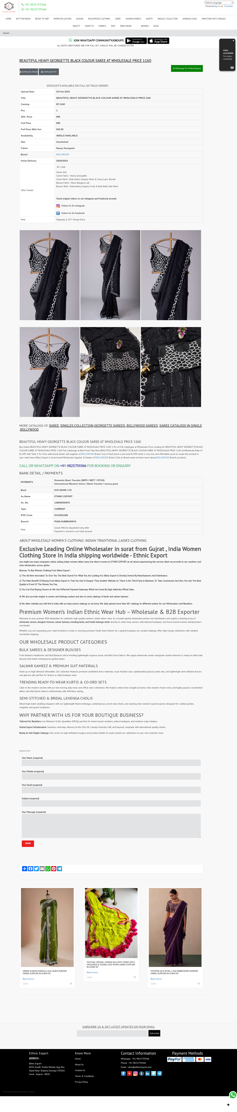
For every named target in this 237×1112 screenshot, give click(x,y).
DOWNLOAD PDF (50, 72)
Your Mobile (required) (33, 771)
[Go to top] (228, 1105)
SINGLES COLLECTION (76, 426)
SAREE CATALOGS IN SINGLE (180, 426)
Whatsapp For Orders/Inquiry (188, 68)
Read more (28, 978)
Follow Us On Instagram (73, 205)
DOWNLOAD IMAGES (29, 72)
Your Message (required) (34, 812)
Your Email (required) (32, 784)
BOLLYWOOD (62, 154)
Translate (228, 6)
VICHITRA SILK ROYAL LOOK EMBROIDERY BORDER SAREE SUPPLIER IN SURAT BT (174, 972)
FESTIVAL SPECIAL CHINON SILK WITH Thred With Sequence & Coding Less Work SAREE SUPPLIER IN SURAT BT (111, 964)
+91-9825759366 (73, 466)
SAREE (54, 426)
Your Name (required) (32, 757)
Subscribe (154, 1033)
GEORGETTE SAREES (110, 426)
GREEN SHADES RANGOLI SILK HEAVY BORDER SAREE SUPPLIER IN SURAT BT (45, 972)
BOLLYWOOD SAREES (142, 426)
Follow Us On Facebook (72, 213)
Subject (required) (30, 798)
